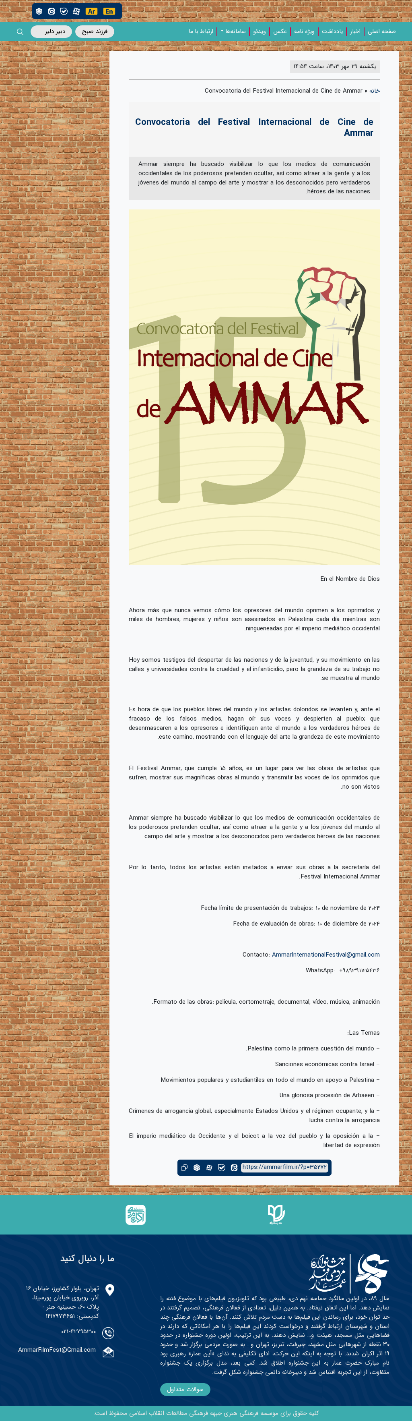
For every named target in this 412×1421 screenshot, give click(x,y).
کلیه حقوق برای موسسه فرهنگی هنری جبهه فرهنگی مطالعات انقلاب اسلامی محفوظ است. (206, 1413)
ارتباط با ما (201, 31)
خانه (374, 91)
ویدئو (259, 31)
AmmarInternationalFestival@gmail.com (326, 955)
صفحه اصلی (382, 31)
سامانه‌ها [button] (235, 31)
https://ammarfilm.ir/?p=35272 (285, 1167)
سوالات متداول (185, 1389)
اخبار (355, 31)
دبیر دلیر (55, 31)
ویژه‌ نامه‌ (304, 31)
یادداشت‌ (332, 31)
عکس (280, 31)
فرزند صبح (94, 31)
